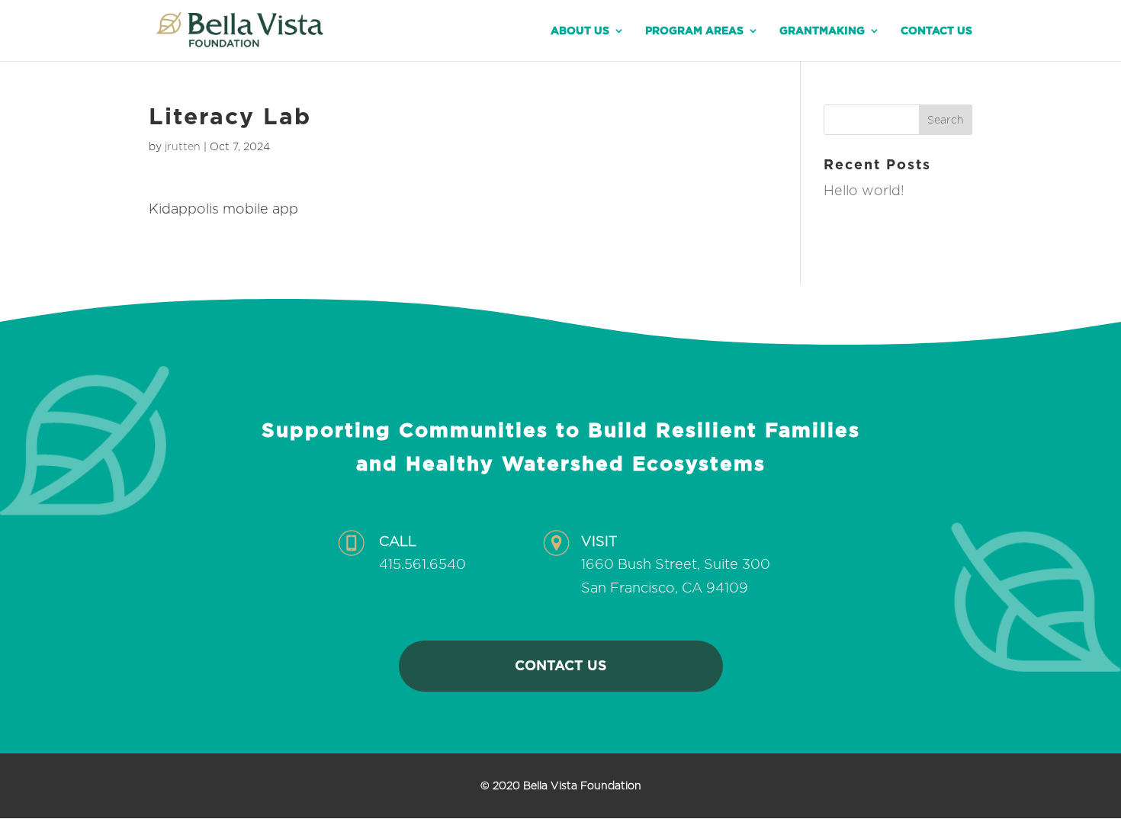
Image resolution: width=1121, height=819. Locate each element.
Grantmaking (822, 31)
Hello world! (864, 190)
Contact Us (936, 31)
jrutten (183, 146)
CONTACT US (561, 665)
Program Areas (694, 31)
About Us (580, 31)
